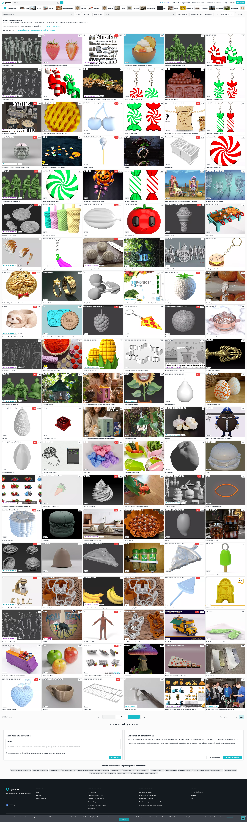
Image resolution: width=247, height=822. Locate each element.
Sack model (46, 574)
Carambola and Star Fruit (8, 472)
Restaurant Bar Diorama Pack (9, 133)
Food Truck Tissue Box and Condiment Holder (13, 675)
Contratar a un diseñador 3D (96, 799)
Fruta (53, 26)
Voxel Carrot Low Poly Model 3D (51, 506)
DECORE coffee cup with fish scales (214, 201)
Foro (192, 798)
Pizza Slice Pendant (170, 574)
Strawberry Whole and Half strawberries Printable (55, 65)
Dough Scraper (210, 675)
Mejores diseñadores (197, 792)
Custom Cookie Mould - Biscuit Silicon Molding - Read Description (59, 336)
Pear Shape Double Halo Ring (50, 472)
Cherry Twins (87, 133)
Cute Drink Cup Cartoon (49, 235)
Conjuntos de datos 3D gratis (96, 795)
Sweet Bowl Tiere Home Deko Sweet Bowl (12, 336)
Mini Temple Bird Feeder (130, 438)
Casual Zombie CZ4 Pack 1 (8, 370)
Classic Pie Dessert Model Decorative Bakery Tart (55, 133)
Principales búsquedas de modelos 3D (150, 802)
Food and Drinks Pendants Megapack (174, 370)
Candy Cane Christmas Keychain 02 (214, 65)
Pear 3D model (169, 472)
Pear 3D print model (170, 404)
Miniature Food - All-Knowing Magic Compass (54, 167)
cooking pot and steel (211, 336)
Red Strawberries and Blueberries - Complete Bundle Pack (16, 506)
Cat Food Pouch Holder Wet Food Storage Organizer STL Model (99, 404)
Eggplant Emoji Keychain (49, 269)
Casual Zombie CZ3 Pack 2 (8, 99)
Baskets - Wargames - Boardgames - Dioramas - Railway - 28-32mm (100, 99)
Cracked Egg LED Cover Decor (213, 404)
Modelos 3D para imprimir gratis (97, 805)
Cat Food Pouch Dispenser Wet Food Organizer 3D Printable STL (99, 438)
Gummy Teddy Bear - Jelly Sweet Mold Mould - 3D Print (97, 675)
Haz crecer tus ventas (145, 792)
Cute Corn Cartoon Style (90, 370)
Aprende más (229, 817)
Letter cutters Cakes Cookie (49, 438)
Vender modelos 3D (144, 789)
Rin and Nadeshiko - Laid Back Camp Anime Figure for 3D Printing (181, 201)
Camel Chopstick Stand (130, 709)
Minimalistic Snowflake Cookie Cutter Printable (136, 370)
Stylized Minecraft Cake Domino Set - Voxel (175, 675)
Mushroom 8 (128, 675)
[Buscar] (61, 2)
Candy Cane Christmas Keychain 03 (133, 99)
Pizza (85, 574)
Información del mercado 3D (147, 795)
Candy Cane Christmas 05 (131, 201)
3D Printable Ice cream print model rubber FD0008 (218, 574)
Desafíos (193, 795)
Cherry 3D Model (88, 303)
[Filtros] (217, 14)
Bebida (47, 26)
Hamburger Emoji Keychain (213, 269)
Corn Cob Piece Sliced (7, 540)
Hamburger (46, 540)
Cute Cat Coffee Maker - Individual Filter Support (14, 608)
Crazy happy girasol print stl (131, 404)
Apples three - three (48, 675)
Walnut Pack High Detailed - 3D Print (11, 574)
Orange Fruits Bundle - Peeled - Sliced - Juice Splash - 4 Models (180, 709)
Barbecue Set (209, 235)
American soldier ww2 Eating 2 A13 (10, 404)
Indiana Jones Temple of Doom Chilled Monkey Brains (15, 167)
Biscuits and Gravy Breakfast (9, 235)
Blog (37, 792)
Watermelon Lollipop (170, 608)
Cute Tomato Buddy (129, 235)
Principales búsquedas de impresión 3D (150, 805)
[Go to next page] (134, 717)
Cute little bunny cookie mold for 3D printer (135, 642)
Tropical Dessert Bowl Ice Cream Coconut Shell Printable (138, 65)
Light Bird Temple (129, 269)
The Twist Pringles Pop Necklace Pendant (12, 303)
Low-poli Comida (23, 30)
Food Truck (168, 642)
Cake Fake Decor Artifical (171, 99)
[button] (58, 2)
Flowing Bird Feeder (48, 404)
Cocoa (85, 235)
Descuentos (91, 808)
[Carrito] (226, 2)
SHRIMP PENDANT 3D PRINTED (213, 370)
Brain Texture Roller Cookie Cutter (51, 370)
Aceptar (124, 819)
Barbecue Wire (87, 709)
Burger (207, 472)
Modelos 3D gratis (93, 802)
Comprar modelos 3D (94, 789)
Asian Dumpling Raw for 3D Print (92, 269)
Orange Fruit (168, 336)
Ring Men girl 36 (47, 303)
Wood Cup (45, 709)
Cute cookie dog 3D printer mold (51, 608)
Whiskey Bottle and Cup (212, 540)
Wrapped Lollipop (88, 167)
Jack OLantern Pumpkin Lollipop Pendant (94, 201)
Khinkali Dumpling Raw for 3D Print (92, 540)
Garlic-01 (167, 438)
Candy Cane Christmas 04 (131, 133)
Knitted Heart (87, 472)
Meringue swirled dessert (90, 506)
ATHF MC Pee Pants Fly (48, 642)
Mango (167, 540)
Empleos (38, 795)
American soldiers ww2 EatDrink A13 (11, 201)
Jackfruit (4, 438)
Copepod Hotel (169, 167)
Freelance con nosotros (146, 799)
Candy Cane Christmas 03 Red (213, 167)
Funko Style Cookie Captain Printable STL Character (219, 438)
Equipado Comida (36, 30)
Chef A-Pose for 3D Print (90, 642)
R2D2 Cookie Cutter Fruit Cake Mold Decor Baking (218, 608)
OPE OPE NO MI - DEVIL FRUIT (9, 709)
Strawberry (168, 303)
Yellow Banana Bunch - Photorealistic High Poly (95, 608)
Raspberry (86, 336)
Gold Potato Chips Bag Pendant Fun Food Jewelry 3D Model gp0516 (181, 133)
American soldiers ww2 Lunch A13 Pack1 (175, 65)
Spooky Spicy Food (129, 540)
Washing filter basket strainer (132, 472)
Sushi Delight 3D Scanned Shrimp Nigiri (12, 269)
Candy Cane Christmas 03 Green (51, 201)
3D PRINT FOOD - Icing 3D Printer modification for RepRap (220, 709)
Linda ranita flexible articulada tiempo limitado (136, 506)
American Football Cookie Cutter (214, 506)
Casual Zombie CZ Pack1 (8, 65)
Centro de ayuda (41, 799)
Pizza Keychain (128, 336)
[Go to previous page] (109, 717)
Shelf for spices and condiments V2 (133, 574)
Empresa (38, 789)
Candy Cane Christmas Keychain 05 (214, 133)
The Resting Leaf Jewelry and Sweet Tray (216, 642)
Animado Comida (49, 30)
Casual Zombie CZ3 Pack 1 (8, 642)
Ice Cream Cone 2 (169, 235)
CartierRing (209, 303)
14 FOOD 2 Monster (170, 506)
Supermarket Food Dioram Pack (91, 65)
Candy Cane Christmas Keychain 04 (214, 99)
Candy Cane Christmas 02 (49, 99)
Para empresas (92, 792)
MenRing (127, 167)
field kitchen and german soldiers (173, 269)
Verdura (58, 26)
